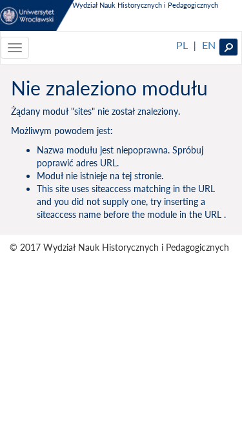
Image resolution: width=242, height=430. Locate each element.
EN (209, 45)
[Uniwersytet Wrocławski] (37, 15)
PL (182, 45)
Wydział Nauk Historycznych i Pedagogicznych (145, 5)
